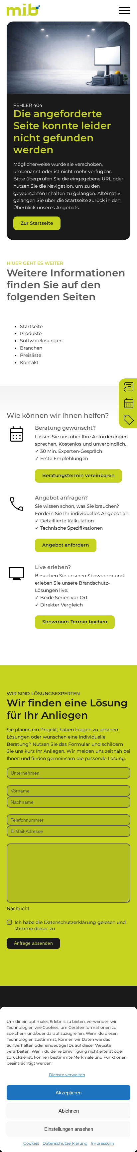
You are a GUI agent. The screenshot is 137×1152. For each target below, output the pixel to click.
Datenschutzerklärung (65, 1143)
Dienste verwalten (67, 1074)
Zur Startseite (37, 223)
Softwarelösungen (41, 340)
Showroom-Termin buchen (74, 621)
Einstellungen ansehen (68, 1129)
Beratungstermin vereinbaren (78, 475)
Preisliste (30, 355)
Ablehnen (69, 1111)
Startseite (31, 326)
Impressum (102, 1143)
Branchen (31, 348)
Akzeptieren (68, 1092)
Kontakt (29, 362)
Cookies (31, 1143)
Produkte (31, 333)
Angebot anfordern (65, 545)
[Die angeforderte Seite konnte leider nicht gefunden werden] (68, 59)
